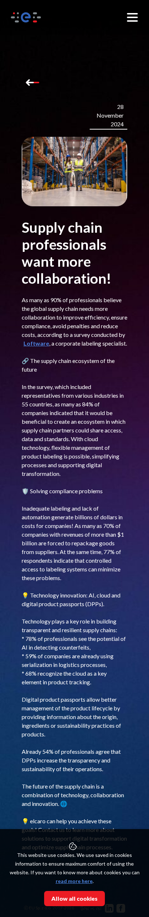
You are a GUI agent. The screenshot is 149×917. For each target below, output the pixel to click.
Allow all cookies (74, 898)
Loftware (36, 343)
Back (32, 82)
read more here (74, 881)
